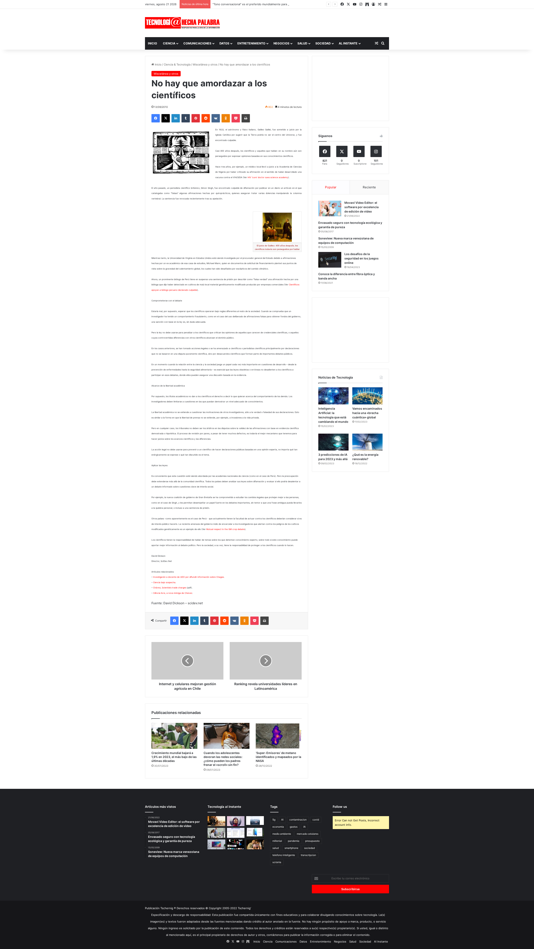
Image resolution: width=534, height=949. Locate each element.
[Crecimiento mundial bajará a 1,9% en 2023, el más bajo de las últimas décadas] (174, 736)
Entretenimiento (251, 43)
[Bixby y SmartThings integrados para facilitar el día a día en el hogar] (236, 833)
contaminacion (298, 819)
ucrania (276, 862)
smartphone (291, 848)
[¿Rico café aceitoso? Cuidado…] (216, 821)
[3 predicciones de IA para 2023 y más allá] (333, 442)
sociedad (309, 848)
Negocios (281, 43)
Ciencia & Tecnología (177, 64)
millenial (277, 840)
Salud (302, 43)
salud (275, 848)
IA (304, 826)
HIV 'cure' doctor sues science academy (268, 177)
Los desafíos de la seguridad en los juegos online (361, 258)
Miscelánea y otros (205, 64)
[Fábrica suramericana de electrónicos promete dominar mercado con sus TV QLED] (216, 845)
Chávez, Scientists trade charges (169, 587)
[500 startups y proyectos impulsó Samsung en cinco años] (236, 845)
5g (273, 819)
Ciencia (169, 43)
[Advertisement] (309, 22)
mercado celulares (307, 833)
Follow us (340, 807)
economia (278, 826)
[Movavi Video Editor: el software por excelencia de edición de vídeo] (329, 208)
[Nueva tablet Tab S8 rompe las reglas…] (255, 845)
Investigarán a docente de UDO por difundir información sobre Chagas (188, 577)
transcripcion (308, 855)
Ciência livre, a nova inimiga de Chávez (172, 593)
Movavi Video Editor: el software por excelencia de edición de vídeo (361, 207)
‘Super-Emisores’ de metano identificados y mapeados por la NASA (278, 757)
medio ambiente (281, 833)
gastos (293, 826)
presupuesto (312, 840)
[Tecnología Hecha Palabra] (183, 23)
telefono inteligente (283, 855)
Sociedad (323, 43)
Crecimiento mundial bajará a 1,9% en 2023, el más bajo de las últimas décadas (174, 757)
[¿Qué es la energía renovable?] (367, 442)
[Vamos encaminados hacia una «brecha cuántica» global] (367, 395)
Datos (224, 43)
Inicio (152, 43)
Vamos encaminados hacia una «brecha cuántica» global (367, 413)
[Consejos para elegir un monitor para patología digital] (216, 833)
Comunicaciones (197, 43)
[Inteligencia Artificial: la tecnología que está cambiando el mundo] (333, 395)
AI (282, 819)
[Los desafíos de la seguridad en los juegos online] (329, 260)
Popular (330, 187)
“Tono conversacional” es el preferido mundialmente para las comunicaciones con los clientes (273, 4)
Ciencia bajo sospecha (164, 582)
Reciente (369, 187)
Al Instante (348, 43)
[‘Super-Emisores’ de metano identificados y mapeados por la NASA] (279, 736)
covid (315, 819)
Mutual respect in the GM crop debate (225, 529)
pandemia (293, 840)
